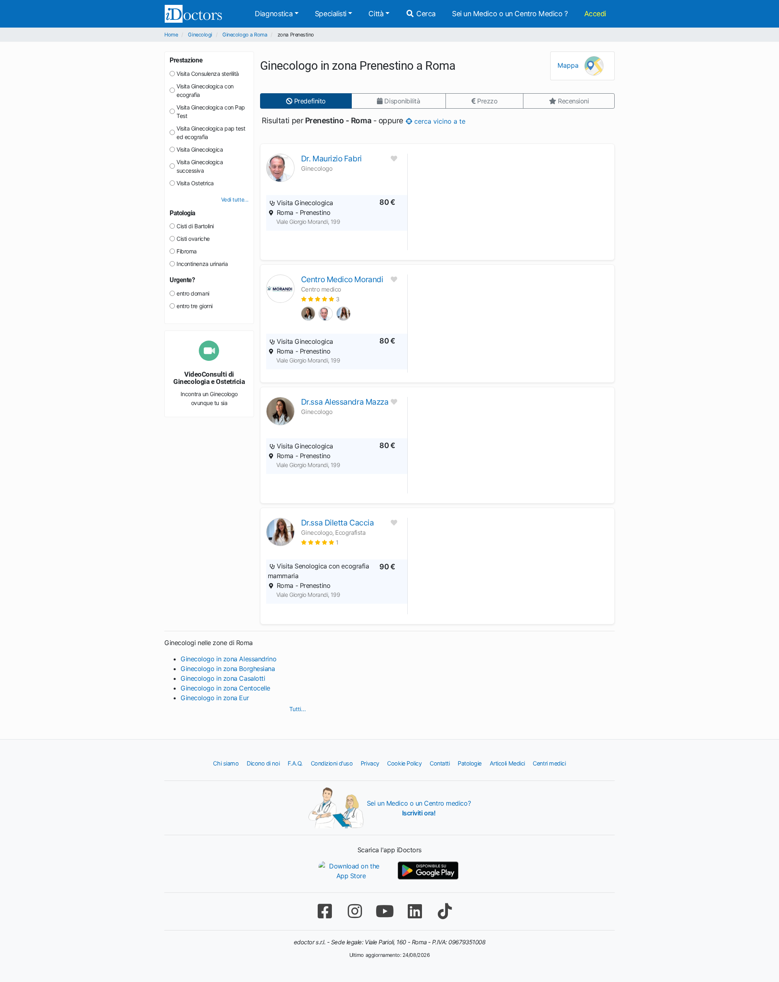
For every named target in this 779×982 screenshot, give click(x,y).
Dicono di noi (263, 763)
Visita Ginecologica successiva (199, 166)
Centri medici (549, 763)
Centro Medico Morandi (342, 279)
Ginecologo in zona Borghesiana (228, 669)
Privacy (370, 763)
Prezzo (486, 101)
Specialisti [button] (330, 13)
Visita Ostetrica (195, 183)
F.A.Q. (295, 763)
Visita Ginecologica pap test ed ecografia (210, 132)
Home (171, 35)
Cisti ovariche (193, 238)
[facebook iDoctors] (324, 911)
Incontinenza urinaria (202, 263)
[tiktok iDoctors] (445, 911)
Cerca (425, 13)
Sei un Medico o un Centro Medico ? (510, 13)
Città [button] (375, 13)
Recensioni (572, 101)
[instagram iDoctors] (354, 911)
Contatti (440, 763)
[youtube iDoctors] (384, 911)
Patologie (470, 763)
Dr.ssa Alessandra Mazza (345, 402)
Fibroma (186, 251)
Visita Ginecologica (199, 149)
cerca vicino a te (438, 121)
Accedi (595, 13)
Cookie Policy (404, 763)
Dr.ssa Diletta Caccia (337, 522)
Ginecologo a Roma (244, 35)
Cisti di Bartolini (195, 226)
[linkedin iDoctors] (415, 911)
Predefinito (309, 101)
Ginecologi (200, 35)
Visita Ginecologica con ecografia (205, 90)
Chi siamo (226, 763)
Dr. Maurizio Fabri (331, 158)
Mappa (569, 65)
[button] (320, 299)
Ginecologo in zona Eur (215, 698)
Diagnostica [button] (274, 13)
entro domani (192, 293)
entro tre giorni (194, 305)
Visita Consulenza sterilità (207, 73)
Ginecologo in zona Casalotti (223, 678)
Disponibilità (401, 101)
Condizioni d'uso (332, 763)
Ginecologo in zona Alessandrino (228, 659)
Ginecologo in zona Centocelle (225, 688)
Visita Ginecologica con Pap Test (210, 111)
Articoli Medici (507, 763)
